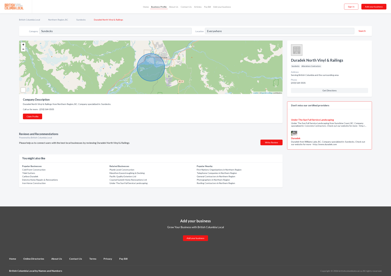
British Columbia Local (29, 19)
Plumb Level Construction (122, 169)
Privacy (108, 258)
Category (33, 31)
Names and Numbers (50, 270)
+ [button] (23, 44)
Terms (92, 258)
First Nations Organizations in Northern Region (219, 169)
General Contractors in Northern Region (216, 176)
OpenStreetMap (266, 93)
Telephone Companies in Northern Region (217, 173)
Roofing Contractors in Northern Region (216, 183)
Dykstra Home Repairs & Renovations (40, 179)
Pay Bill (207, 7)
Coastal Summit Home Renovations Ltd (128, 179)
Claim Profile (32, 116)
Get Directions (329, 90)
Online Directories (33, 258)
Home (146, 7)
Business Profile (159, 7)
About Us (173, 7)
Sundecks (81, 19)
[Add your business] (195, 234)
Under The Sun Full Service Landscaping (129, 183)
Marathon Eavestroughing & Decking (127, 173)
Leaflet (255, 93)
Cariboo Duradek (30, 176)
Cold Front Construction (34, 169)
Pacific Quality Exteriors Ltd (123, 176)
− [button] (23, 49)
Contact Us (186, 7)
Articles (198, 7)
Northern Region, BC (58, 19)
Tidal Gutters (28, 173)
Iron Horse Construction (34, 183)
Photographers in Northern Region (213, 179)
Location (200, 31)
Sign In (351, 6)
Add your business (222, 7)
